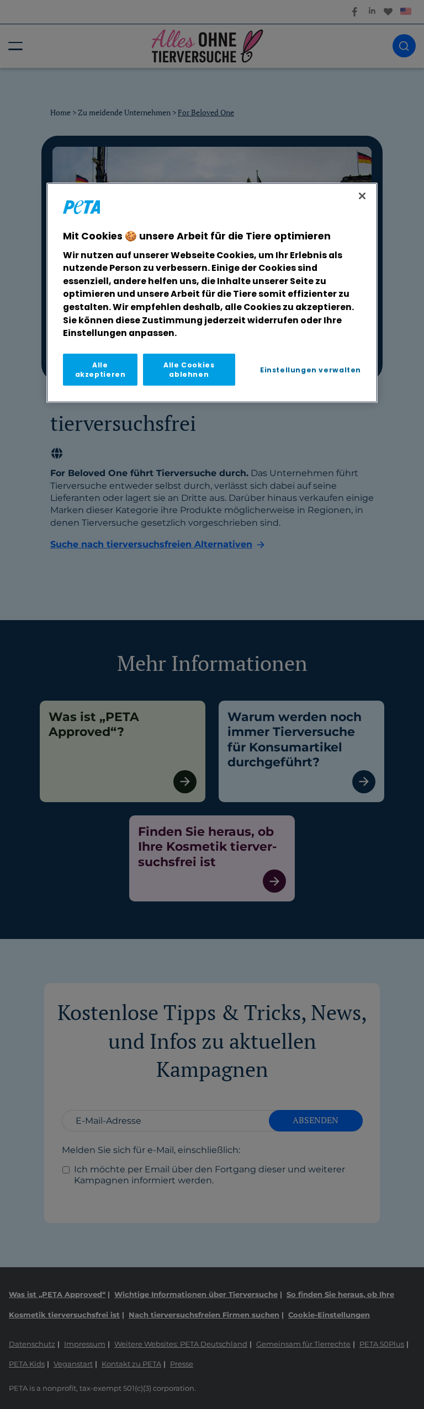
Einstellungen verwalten (310, 370)
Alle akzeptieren (100, 369)
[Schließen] (362, 196)
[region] (212, 293)
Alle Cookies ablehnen (188, 369)
